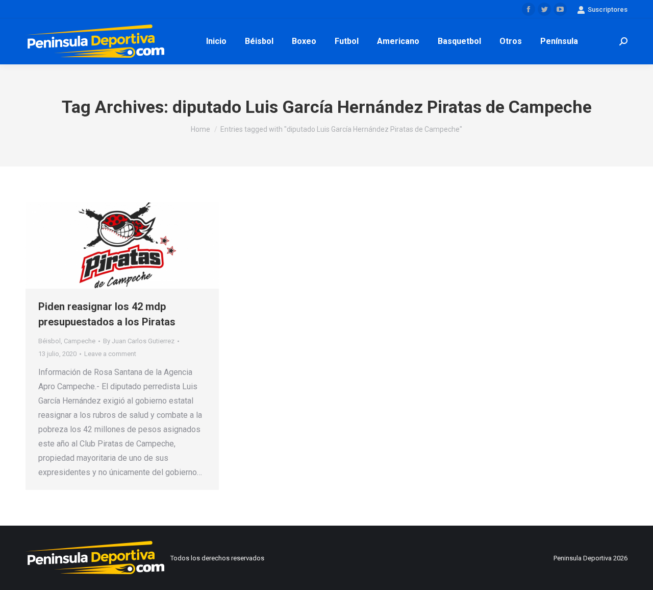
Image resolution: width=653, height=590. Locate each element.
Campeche (79, 341)
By (138, 341)
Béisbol (49, 341)
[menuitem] (216, 41)
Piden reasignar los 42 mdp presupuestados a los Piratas (106, 314)
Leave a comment (110, 354)
